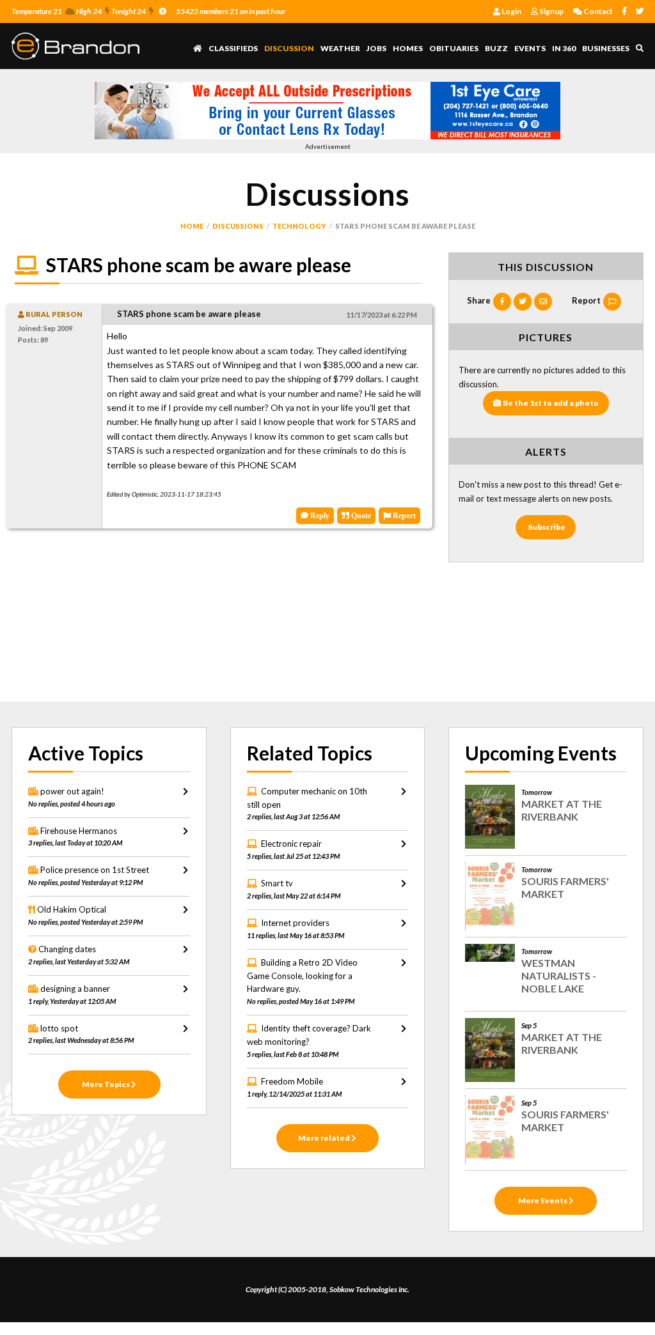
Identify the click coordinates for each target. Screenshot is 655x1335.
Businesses (605, 48)
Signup (551, 11)
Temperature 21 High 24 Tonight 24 (79, 11)
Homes (408, 48)
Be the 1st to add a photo (551, 403)
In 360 (564, 48)
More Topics (106, 1084)
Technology (299, 226)
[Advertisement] (218, 618)
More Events (543, 1200)
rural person (53, 314)
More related (324, 1138)
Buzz (496, 48)
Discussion (289, 48)
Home (191, 226)
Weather (340, 48)
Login (510, 11)
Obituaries (453, 48)
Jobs (376, 48)
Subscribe (546, 527)
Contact (597, 11)
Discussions (238, 226)
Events (530, 48)
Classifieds (233, 48)
